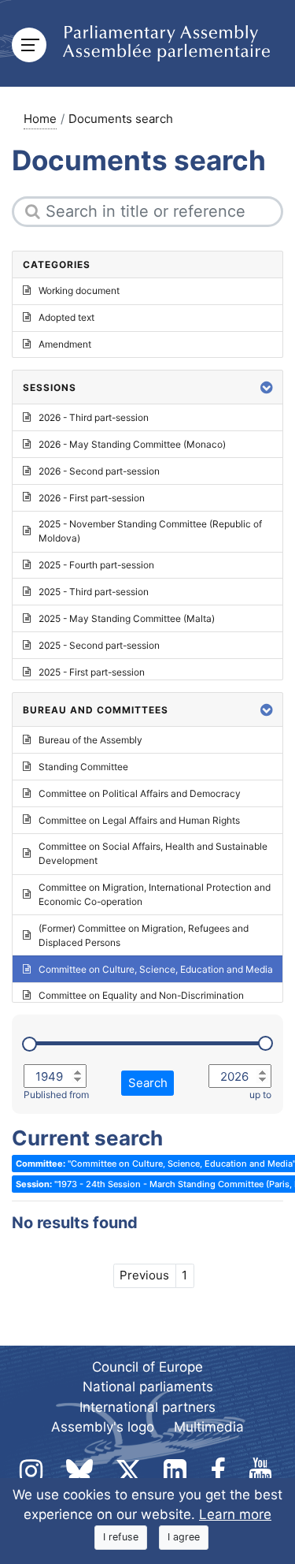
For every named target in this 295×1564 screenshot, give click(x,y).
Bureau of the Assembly (90, 740)
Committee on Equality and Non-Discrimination (141, 995)
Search (148, 1082)
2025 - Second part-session (99, 645)
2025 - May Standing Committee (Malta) (127, 618)
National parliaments (148, 1387)
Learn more (235, 1514)
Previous (144, 1275)
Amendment (65, 344)
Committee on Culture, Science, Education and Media (156, 969)
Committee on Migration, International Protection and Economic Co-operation (155, 894)
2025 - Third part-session (94, 592)
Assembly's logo (102, 1427)
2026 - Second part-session (99, 471)
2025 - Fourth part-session (96, 565)
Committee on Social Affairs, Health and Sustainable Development (153, 853)
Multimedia (209, 1427)
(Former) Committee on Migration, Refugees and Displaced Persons (144, 935)
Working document (79, 290)
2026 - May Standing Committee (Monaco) (132, 444)
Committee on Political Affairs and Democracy (140, 793)
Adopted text (66, 317)
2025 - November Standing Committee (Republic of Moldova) (150, 531)
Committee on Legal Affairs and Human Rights (139, 820)
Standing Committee (83, 767)
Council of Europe (147, 1367)
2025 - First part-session (92, 672)
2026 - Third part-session (94, 417)
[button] (266, 387)
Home (40, 118)
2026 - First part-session (92, 498)
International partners (147, 1407)
